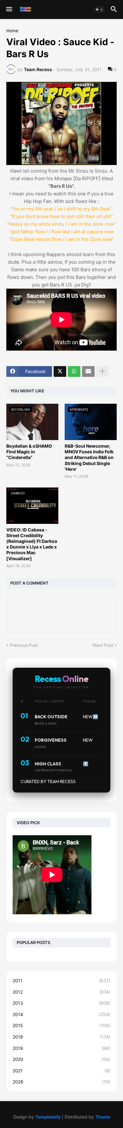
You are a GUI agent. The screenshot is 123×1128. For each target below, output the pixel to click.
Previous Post (24, 645)
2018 (61, 1036)
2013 (61, 1003)
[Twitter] (60, 371)
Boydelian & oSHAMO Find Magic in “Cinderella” (29, 451)
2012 (61, 992)
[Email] (88, 371)
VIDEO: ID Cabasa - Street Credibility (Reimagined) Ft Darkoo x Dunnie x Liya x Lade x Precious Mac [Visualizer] (31, 544)
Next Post (103, 645)
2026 (61, 1081)
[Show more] (102, 371)
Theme (102, 1116)
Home (12, 30)
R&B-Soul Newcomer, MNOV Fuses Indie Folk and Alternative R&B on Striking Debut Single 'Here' (89, 457)
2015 (61, 1025)
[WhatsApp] (74, 371)
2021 (61, 1070)
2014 (61, 1014)
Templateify (48, 1116)
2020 (61, 1059)
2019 (61, 1048)
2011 (61, 980)
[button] (8, 9)
